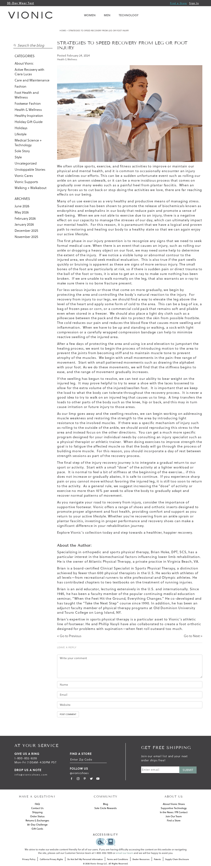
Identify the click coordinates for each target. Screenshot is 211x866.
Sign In (194, 3)
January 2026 (24, 224)
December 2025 (26, 230)
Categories (25, 56)
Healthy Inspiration (29, 115)
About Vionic (24, 63)
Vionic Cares (24, 175)
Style (18, 157)
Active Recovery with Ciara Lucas (29, 72)
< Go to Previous (69, 636)
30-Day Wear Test (20, 3)
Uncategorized (26, 163)
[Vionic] (31, 15)
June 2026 (22, 206)
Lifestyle (21, 134)
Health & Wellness (28, 109)
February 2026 (25, 218)
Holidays (21, 128)
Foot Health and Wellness (27, 95)
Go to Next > (193, 636)
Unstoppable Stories (30, 169)
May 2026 (22, 212)
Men (107, 15)
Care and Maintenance (32, 80)
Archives (22, 198)
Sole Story (22, 151)
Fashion (20, 86)
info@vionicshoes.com (31, 774)
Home (63, 30)
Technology (128, 15)
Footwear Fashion (28, 103)
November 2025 (26, 236)
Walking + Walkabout (30, 187)
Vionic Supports (26, 182)
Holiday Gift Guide (29, 121)
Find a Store (178, 3)
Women (90, 15)
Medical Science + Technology (28, 142)
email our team (124, 853)
